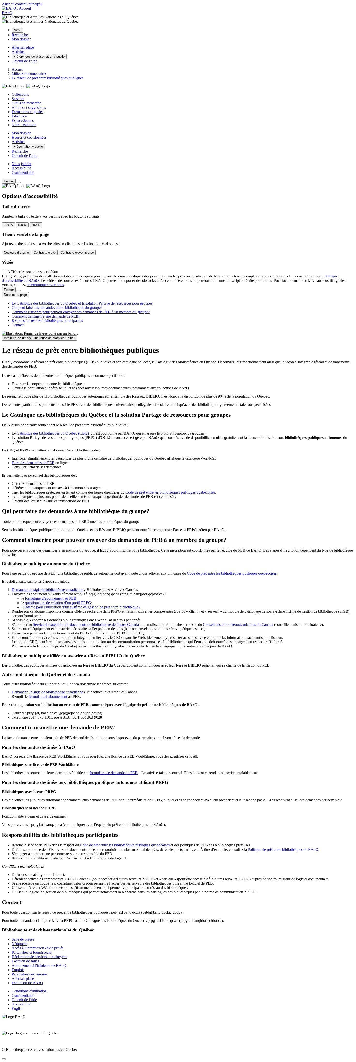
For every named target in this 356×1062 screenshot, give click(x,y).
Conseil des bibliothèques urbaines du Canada (238, 624)
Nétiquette (19, 944)
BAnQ (7, 13)
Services (18, 99)
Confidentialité (23, 172)
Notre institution (24, 125)
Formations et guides (27, 112)
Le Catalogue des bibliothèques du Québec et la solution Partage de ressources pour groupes (82, 303)
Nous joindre (21, 164)
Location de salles (25, 961)
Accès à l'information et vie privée (38, 948)
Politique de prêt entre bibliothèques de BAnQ (283, 849)
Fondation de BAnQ (27, 983)
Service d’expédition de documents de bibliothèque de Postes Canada (86, 624)
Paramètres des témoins (29, 974)
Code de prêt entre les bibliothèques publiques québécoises (170, 492)
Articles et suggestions (29, 107)
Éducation (19, 116)
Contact (17, 325)
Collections (20, 94)
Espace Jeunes (23, 120)
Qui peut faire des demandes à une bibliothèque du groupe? (57, 308)
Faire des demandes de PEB (33, 463)
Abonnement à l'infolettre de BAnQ (39, 965)
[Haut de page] (4, 1059)
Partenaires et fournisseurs (31, 952)
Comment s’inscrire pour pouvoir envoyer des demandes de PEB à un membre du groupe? (81, 312)
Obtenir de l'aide (24, 1000)
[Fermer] (19, 182)
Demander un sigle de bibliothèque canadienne (47, 590)
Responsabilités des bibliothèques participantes (47, 321)
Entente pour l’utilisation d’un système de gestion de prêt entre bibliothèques (81, 607)
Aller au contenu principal (22, 4)
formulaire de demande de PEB (114, 773)
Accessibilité (21, 168)
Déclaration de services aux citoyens (39, 957)
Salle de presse (23, 939)
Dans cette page (15, 295)
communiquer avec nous (45, 285)
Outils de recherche (26, 103)
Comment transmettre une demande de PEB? (46, 316)
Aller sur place (23, 978)
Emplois (18, 970)
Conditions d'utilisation (29, 991)
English (17, 1008)
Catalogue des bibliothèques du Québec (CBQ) (53, 433)
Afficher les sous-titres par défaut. (33, 272)
